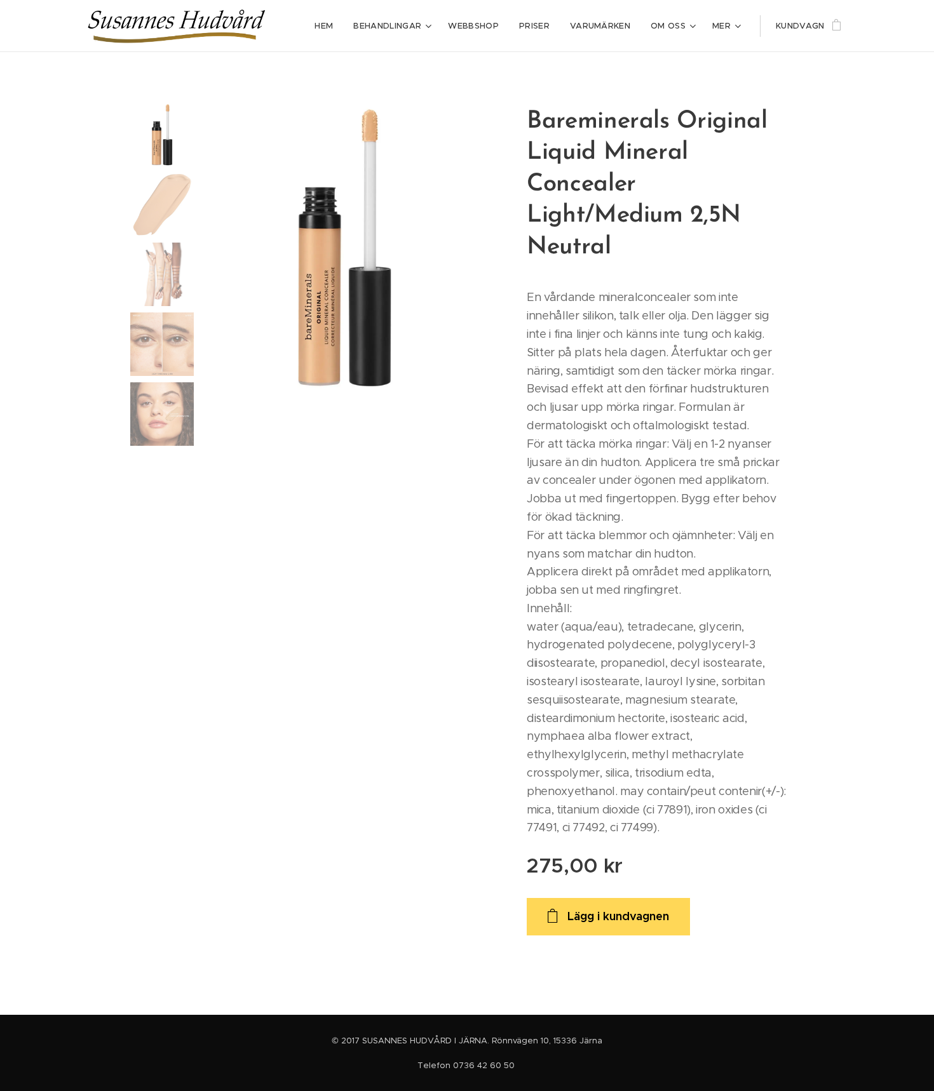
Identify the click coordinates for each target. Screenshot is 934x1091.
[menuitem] (327, 26)
